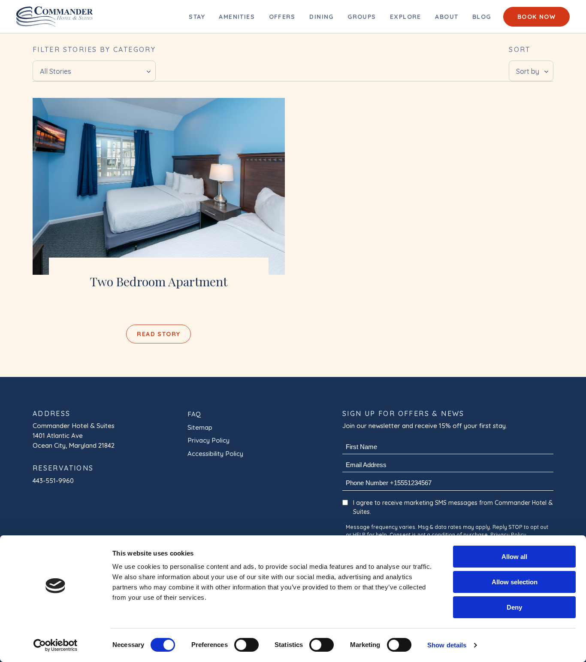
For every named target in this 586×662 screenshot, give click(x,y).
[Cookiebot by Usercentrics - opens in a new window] (55, 645)
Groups (361, 17)
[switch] (246, 645)
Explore (405, 17)
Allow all (514, 556)
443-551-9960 (53, 481)
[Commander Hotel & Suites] (159, 186)
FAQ (194, 414)
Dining (321, 17)
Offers (282, 17)
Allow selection (515, 582)
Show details (446, 645)
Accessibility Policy (215, 453)
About (446, 17)
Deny (514, 607)
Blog (481, 17)
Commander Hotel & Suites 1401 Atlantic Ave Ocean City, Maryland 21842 (74, 435)
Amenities (237, 17)
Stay (197, 17)
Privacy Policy (208, 440)
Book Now (536, 17)
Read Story (158, 334)
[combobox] (94, 71)
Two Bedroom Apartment (158, 281)
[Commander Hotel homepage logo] (54, 16)
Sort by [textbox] (527, 71)
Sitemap (199, 427)
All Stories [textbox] (55, 71)
